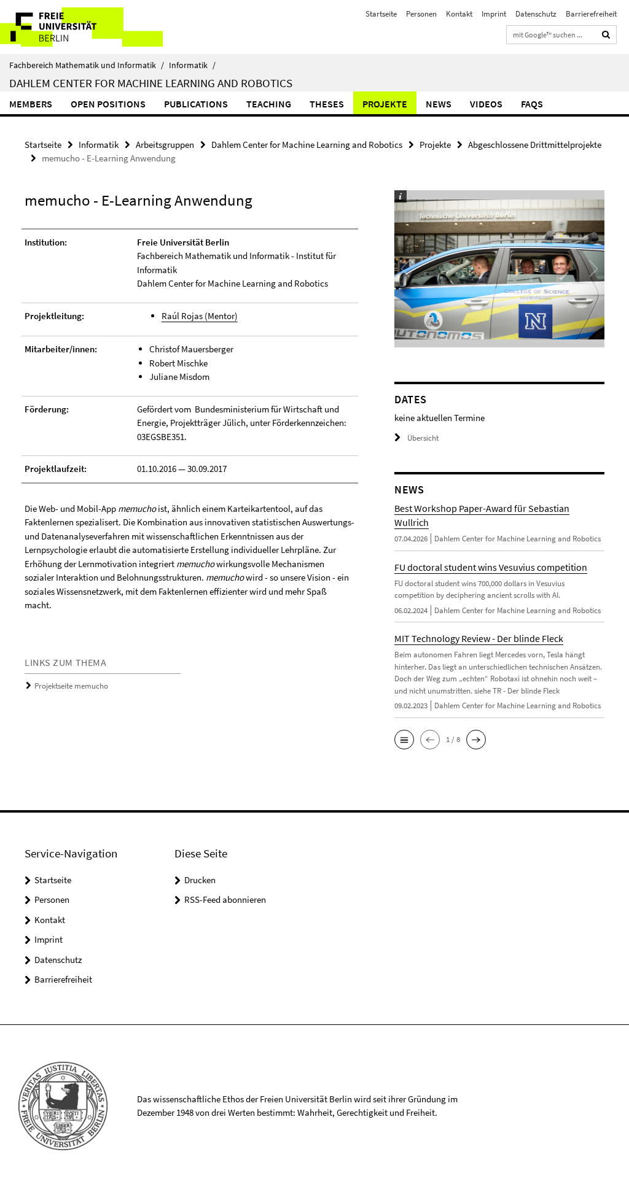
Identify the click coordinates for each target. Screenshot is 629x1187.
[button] (404, 739)
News (438, 104)
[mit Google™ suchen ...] (606, 34)
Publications (196, 104)
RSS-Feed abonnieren (225, 899)
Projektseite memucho (71, 686)
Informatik (192, 65)
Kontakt (459, 14)
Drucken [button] (200, 880)
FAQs (532, 104)
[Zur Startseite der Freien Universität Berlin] (81, 27)
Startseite (381, 14)
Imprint (494, 14)
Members (30, 104)
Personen (421, 14)
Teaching (268, 104)
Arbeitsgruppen (165, 144)
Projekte (384, 104)
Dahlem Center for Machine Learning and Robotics (150, 82)
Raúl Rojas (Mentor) (200, 316)
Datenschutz (536, 14)
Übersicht (423, 438)
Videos (486, 104)
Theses (327, 104)
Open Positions (108, 104)
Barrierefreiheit (591, 14)
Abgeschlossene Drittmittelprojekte (534, 144)
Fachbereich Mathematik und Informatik (86, 65)
